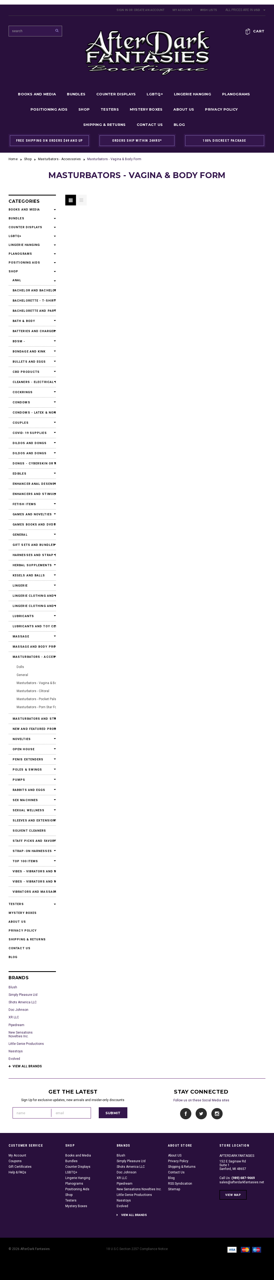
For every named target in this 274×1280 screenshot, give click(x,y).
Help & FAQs (17, 1172)
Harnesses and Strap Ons (32, 555)
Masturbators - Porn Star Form (38, 707)
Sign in (122, 10)
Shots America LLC (23, 1002)
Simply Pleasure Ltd (23, 995)
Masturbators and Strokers (32, 718)
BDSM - (19, 341)
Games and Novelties (32, 514)
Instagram (217, 1114)
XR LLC (14, 1017)
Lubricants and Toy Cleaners (32, 626)
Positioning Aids (49, 109)
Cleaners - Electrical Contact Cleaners (32, 382)
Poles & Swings (27, 769)
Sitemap (174, 1189)
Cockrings (23, 392)
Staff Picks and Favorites (32, 841)
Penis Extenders (28, 759)
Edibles (19, 473)
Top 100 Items (25, 861)
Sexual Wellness (29, 810)
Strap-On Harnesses (32, 851)
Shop (84, 109)
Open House (24, 749)
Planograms (236, 94)
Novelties (22, 739)
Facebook (186, 1114)
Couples (21, 423)
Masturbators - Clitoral (33, 691)
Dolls (20, 667)
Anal (17, 280)
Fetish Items (24, 504)
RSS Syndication (180, 1183)
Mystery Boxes (146, 109)
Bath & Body (24, 321)
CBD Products (26, 372)
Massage (21, 636)
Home (13, 159)
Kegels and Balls (29, 575)
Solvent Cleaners (29, 830)
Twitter (201, 1114)
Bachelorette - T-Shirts (32, 300)
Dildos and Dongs (30, 443)
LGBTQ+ (155, 94)
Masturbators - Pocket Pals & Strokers (44, 699)
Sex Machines (25, 800)
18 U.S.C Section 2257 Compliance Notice (137, 1249)
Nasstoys (16, 1051)
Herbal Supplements (32, 565)
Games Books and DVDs (32, 524)
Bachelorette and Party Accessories (32, 311)
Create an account (149, 10)
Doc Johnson (18, 1010)
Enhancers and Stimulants (32, 494)
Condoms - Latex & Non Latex (32, 412)
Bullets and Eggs (29, 361)
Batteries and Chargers (32, 331)
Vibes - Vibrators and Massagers (32, 871)
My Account (182, 10)
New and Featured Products (32, 729)
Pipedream (16, 1025)
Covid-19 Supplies (30, 433)
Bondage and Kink (29, 351)
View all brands (27, 1066)
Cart (259, 31)
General (20, 534)
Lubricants (23, 616)
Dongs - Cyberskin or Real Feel (32, 463)
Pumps (19, 780)
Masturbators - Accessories (59, 159)
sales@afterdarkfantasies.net (241, 1182)
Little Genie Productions (26, 1044)
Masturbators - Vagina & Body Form (42, 683)
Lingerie (20, 585)
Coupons (15, 1161)
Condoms (21, 402)
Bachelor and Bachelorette (32, 290)
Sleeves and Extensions (32, 820)
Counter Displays (116, 94)
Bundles (76, 94)
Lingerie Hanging (192, 94)
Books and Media (37, 94)
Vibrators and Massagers (32, 892)
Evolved (14, 1059)
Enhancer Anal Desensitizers (32, 484)
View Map (233, 1195)
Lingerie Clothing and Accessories (32, 596)
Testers (110, 109)
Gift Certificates (20, 1167)
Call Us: (237, 1178)
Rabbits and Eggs (29, 790)
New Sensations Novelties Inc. (21, 1034)
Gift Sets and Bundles (32, 545)
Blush (13, 987)
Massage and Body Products (32, 646)
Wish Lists (208, 10)
